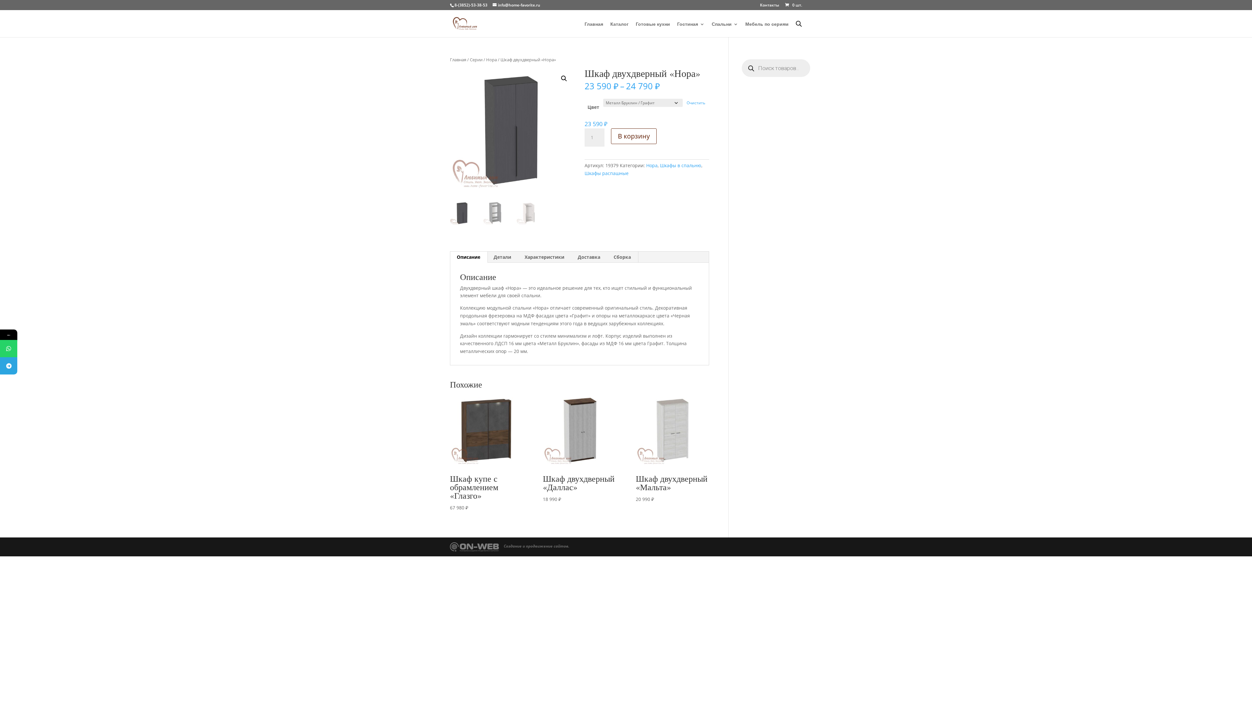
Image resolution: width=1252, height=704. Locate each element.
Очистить (696, 102)
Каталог (619, 24)
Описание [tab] (468, 257)
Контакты (769, 5)
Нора (491, 60)
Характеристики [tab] (544, 257)
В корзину (634, 136)
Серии (476, 60)
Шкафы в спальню (680, 165)
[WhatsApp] (8, 348)
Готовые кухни (653, 24)
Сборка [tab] (622, 257)
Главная (594, 24)
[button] (564, 78)
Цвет (593, 107)
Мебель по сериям (766, 24)
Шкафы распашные (607, 173)
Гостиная (687, 24)
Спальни (722, 24)
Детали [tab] (502, 257)
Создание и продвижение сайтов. (536, 546)
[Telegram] (8, 365)
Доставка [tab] (589, 257)
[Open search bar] (799, 23)
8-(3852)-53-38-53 (471, 5)
